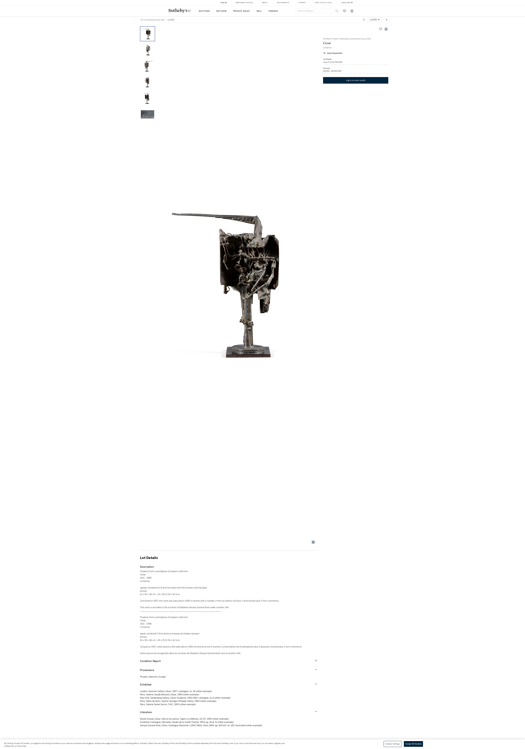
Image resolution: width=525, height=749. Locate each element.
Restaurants (283, 3)
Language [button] (345, 3)
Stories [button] (302, 3)
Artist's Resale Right (334, 53)
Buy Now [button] (221, 11)
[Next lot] (386, 19)
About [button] (265, 3)
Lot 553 (171, 20)
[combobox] (317, 11)
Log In (224, 3)
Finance (273, 11)
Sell (259, 11)
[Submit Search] (337, 11)
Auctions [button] (204, 11)
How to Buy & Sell (323, 3)
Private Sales (241, 11)
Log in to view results (355, 80)
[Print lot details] (386, 29)
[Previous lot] (364, 19)
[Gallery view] (313, 542)
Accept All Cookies (413, 744)
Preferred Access (244, 3)
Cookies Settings (392, 744)
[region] (262, 744)
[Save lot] (380, 29)
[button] (239, 281)
